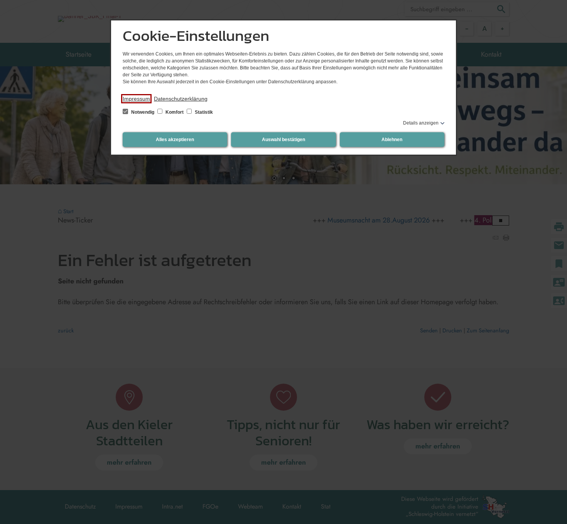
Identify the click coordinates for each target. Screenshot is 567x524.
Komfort (174, 112)
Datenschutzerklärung (181, 99)
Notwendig (142, 112)
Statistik (203, 112)
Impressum (136, 99)
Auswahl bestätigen (283, 139)
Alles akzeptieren (175, 139)
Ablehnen (391, 139)
